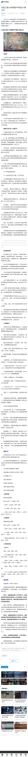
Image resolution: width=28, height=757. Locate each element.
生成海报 (5, 667)
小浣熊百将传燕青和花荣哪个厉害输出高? (20, 716)
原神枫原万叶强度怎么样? (20, 731)
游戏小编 (3, 13)
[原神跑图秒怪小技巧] (7, 725)
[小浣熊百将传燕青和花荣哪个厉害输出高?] (20, 710)
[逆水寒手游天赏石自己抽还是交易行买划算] (20, 695)
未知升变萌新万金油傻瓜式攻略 (7, 716)
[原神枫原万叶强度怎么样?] (20, 725)
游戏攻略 (22, 13)
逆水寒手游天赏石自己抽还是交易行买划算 (20, 701)
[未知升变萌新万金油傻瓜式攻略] (7, 710)
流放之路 (6, 19)
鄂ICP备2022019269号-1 (21, 753)
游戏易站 (10, 753)
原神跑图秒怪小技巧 (7, 731)
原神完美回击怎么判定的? (7, 701)
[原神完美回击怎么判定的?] (7, 695)
